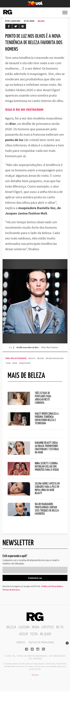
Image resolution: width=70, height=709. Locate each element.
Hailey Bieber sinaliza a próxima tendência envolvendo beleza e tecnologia (47, 418)
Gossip (23, 634)
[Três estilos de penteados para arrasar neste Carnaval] (19, 404)
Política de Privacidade (51, 586)
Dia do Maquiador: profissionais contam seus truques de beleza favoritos (47, 509)
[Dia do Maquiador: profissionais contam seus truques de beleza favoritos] (19, 515)
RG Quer (45, 634)
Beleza (41, 21)
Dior (8, 363)
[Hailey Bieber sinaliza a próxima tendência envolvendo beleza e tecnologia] (19, 424)
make (14, 363)
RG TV (60, 627)
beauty (32, 358)
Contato (20, 642)
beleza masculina (55, 358)
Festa (34, 634)
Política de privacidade (41, 642)
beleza (40, 358)
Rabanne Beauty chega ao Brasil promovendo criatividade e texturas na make (47, 447)
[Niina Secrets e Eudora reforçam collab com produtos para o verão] (19, 474)
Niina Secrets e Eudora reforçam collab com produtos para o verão (47, 466)
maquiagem (24, 363)
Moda (35, 627)
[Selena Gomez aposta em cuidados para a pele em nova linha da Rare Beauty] (19, 494)
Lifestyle (48, 627)
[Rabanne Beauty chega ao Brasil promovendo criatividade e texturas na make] (19, 454)
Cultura (24, 627)
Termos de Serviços (11, 589)
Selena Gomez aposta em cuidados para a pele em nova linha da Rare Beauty (47, 488)
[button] (60, 301)
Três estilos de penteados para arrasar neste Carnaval (43, 398)
